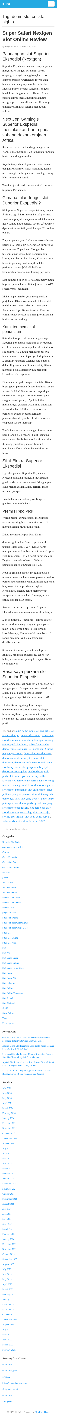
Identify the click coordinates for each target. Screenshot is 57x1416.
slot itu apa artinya (12, 816)
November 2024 (9, 1188)
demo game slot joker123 (17, 749)
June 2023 (7, 1274)
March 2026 (7, 1108)
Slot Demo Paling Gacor (13, 967)
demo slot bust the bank (37, 753)
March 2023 (7, 1289)
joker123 (6, 877)
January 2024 (8, 1239)
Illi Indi (6, 3)
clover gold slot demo (14, 744)
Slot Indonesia (8, 983)
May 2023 (7, 1279)
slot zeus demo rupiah (37, 816)
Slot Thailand (8, 1003)
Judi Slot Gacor (9, 887)
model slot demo (31, 785)
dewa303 (6, 1376)
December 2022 (9, 1304)
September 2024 (9, 1198)
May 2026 (7, 1098)
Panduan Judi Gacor (11, 897)
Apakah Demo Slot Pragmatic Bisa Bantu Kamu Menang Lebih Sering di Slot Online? (28, 1047)
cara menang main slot (12, 847)
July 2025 (6, 1148)
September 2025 (9, 1138)
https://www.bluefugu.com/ (14, 1382)
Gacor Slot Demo (10, 862)
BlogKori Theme (42, 1412)
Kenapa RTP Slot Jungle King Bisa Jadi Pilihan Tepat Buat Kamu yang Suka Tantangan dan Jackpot (26, 1072)
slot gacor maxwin (10, 1389)
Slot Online (7, 988)
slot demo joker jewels (15, 807)
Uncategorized (8, 1023)
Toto (4, 1018)
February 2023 (9, 1294)
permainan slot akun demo (30, 789)
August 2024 (8, 1203)
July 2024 (6, 1208)
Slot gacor (7, 1401)
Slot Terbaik (7, 998)
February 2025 (9, 1173)
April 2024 (7, 1223)
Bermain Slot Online (11, 842)
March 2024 (7, 1228)
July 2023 (6, 1269)
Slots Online (8, 1013)
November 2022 (9, 1309)
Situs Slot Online (10, 937)
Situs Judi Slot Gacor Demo (15, 922)
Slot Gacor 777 (9, 978)
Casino (5, 852)
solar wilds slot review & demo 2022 (23, 821)
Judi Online (7, 882)
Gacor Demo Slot (10, 857)
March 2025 (7, 1168)
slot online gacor (9, 1370)
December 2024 (9, 1183)
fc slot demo (35, 771)
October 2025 (8, 1133)
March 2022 (7, 1344)
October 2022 (8, 1314)
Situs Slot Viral (9, 942)
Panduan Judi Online (11, 902)
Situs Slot (6, 932)
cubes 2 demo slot (39, 744)
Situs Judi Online (10, 917)
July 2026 (6, 1088)
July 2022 (6, 1329)
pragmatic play (9, 912)
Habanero (6, 872)
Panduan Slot (8, 907)
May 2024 (7, 1218)
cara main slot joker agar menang (34, 740)
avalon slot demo (30, 735)
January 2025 (8, 1178)
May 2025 (7, 1158)
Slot (4, 947)
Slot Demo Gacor (10, 957)
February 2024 (9, 1233)
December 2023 (9, 1244)
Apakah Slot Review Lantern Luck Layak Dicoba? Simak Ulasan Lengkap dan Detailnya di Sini (28, 1064)
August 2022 (8, 1324)
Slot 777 (6, 952)
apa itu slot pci (10, 735)
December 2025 (9, 1123)
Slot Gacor (7, 972)
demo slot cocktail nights (16, 758)
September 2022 (9, 1319)
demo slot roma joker (14, 771)
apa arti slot (47, 731)
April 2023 (7, 1284)
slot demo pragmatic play (16, 812)
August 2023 (8, 1264)
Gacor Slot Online (10, 867)
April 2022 (7, 1339)
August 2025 (8, 1143)
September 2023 (9, 1259)
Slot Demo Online (10, 962)
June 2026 (7, 1093)
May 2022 (7, 1334)
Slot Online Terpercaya (12, 993)
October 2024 (8, 1193)
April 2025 (7, 1163)
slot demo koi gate (40, 807)
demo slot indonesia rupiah (29, 762)
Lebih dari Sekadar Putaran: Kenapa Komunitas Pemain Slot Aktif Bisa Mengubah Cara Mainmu (27, 1056)
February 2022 (9, 1349)
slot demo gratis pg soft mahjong (33, 803)
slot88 (5, 1008)
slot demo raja (41, 812)
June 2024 (7, 1213)
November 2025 (9, 1128)
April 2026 (7, 1103)
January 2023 (8, 1299)
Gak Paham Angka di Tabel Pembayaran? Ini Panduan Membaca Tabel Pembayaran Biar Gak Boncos (26, 1039)
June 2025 (7, 1153)
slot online (7, 1364)
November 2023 (9, 1249)
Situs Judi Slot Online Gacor (15, 927)
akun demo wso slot (27, 731)
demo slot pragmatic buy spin (32, 767)
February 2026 (9, 1113)
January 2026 (8, 1118)
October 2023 (8, 1254)
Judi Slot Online (9, 892)
